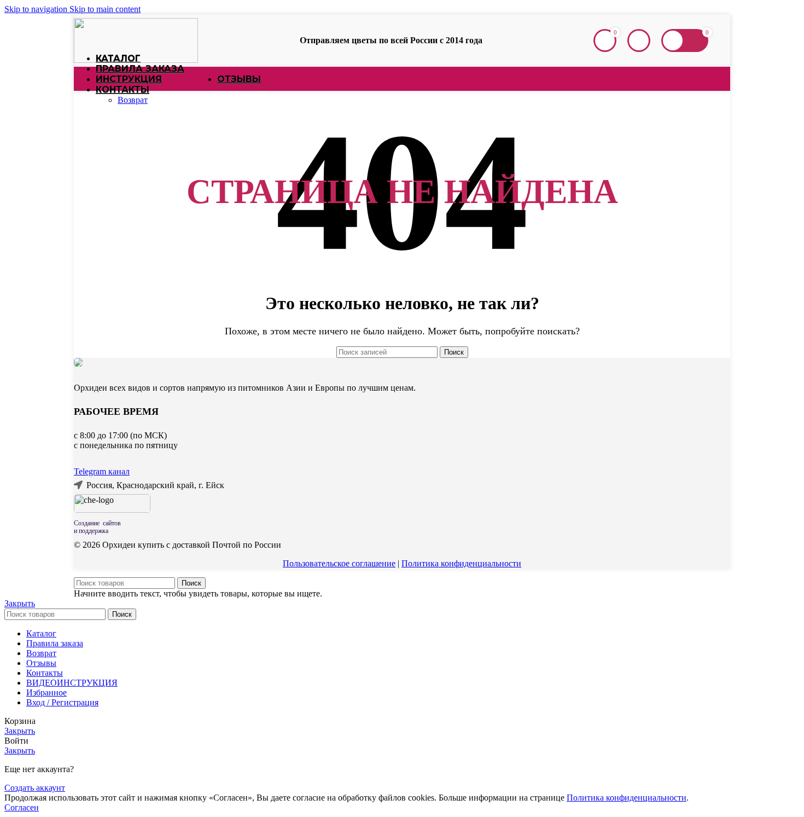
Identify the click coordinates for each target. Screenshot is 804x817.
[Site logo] (136, 60)
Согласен (21, 807)
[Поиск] (582, 40)
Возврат (133, 100)
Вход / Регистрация (62, 702)
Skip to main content (105, 9)
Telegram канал (102, 471)
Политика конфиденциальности (461, 563)
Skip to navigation (36, 9)
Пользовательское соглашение (339, 563)
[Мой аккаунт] (639, 40)
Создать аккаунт (34, 787)
